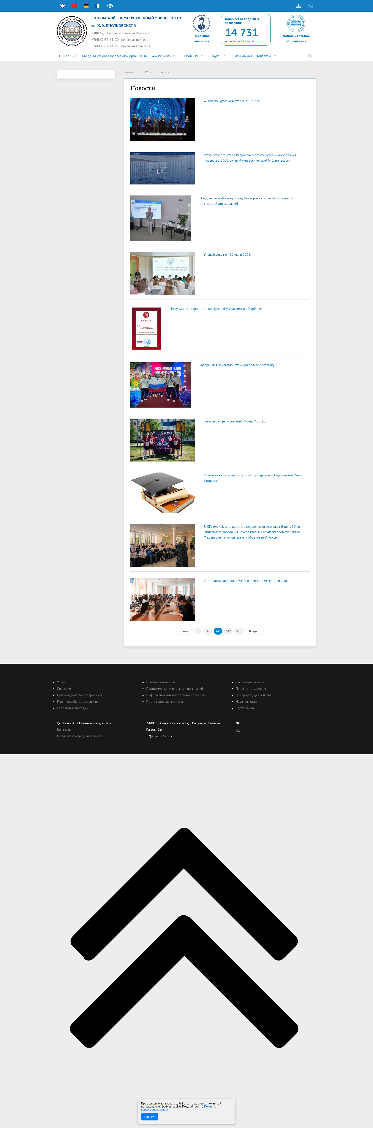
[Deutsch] (86, 6)
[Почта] (310, 6)
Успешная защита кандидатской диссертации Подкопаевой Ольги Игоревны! (253, 478)
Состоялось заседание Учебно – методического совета (245, 580)
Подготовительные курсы (165, 701)
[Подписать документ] (238, 729)
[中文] (74, 6)
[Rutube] (247, 723)
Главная (129, 72)
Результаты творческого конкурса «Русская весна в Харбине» (217, 308)
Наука (215, 56)
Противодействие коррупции (78, 701)
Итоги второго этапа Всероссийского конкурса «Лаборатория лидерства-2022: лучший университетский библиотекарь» (250, 157)
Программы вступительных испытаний (174, 688)
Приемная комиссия (160, 682)
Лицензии (64, 688)
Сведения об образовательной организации (115, 56)
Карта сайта (244, 708)
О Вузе (64, 56)
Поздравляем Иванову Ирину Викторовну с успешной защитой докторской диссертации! (246, 201)
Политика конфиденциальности (80, 736)
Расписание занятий (250, 682)
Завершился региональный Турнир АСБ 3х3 (235, 421)
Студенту (191, 56)
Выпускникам (242, 56)
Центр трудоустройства (253, 695)
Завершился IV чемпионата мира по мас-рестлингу (236, 365)
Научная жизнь (246, 701)
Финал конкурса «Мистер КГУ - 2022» (232, 101)
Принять (149, 1117)
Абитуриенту (161, 56)
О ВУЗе (146, 72)
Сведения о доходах (72, 708)
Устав (61, 682)
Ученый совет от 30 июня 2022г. (228, 254)
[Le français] (98, 6)
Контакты (263, 56)
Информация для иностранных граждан (175, 695)
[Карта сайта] (298, 6)
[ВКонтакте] (238, 723)
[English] (63, 6)
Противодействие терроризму (80, 695)
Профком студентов (250, 688)
